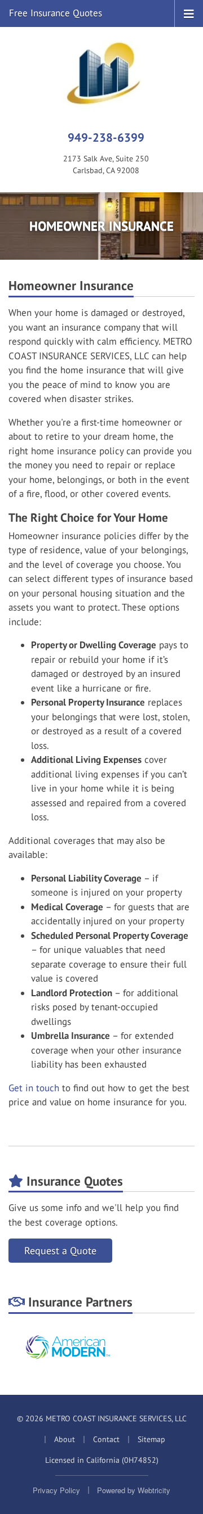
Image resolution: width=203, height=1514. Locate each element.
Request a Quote (60, 1250)
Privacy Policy (56, 1490)
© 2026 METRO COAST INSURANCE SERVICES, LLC (102, 1418)
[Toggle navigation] (189, 13)
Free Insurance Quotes (55, 13)
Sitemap (151, 1439)
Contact (106, 1439)
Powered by (133, 1490)
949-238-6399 (106, 137)
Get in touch (33, 1088)
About (64, 1439)
